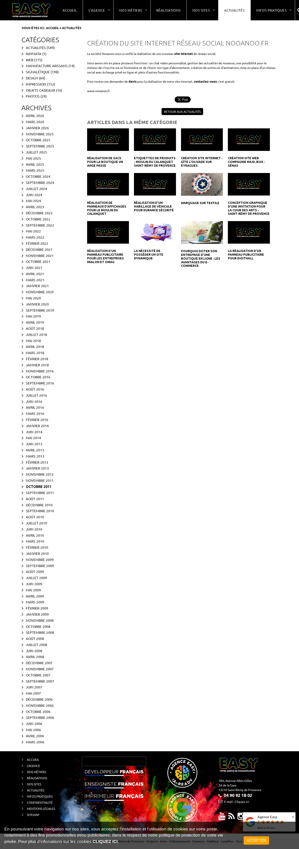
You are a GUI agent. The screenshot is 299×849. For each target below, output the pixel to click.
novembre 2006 (40, 705)
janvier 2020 (37, 304)
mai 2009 (33, 590)
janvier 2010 (37, 553)
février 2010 (37, 547)
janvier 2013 (37, 468)
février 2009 (37, 608)
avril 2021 (35, 273)
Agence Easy (267, 816)
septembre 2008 (40, 632)
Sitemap (33, 815)
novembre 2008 (40, 620)
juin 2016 (34, 401)
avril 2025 (35, 164)
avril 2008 (35, 656)
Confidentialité (40, 802)
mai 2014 (33, 437)
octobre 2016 (38, 377)
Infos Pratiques (40, 796)
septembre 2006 (40, 717)
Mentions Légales (41, 809)
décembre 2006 (39, 699)
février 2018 (37, 358)
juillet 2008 (36, 644)
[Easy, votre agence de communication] (231, 818)
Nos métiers (36, 772)
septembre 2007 (40, 681)
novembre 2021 (40, 255)
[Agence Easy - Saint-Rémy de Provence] (31, 10)
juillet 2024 (36, 188)
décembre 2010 (39, 505)
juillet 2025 (36, 152)
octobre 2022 (38, 219)
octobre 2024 (38, 176)
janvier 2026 (37, 128)
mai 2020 (33, 298)
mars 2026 (35, 121)
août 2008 (35, 638)
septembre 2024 (40, 182)
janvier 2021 (37, 285)
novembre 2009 (40, 559)
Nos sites (34, 784)
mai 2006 (33, 729)
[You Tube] (221, 818)
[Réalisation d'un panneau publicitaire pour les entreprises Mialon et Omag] (108, 232)
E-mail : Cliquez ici (236, 802)
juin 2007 (34, 687)
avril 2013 (35, 450)
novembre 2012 (40, 474)
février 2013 (37, 462)
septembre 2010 (40, 510)
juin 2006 (34, 723)
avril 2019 (35, 322)
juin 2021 (34, 267)
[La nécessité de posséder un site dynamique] (155, 232)
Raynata (33, 53)
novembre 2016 (40, 371)
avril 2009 (35, 596)
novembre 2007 (40, 669)
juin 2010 (34, 529)
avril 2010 (35, 535)
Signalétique (38, 72)
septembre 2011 (40, 492)
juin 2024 (34, 194)
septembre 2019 (40, 310)
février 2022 (37, 243)
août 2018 (35, 328)
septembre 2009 (40, 565)
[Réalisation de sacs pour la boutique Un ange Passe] (108, 139)
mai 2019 (33, 316)
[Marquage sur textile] (202, 184)
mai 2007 (33, 693)
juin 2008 (34, 650)
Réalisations (168, 10)
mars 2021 (35, 280)
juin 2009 (34, 584)
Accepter (256, 840)
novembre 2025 (40, 134)
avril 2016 (35, 407)
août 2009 (35, 571)
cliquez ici (105, 841)
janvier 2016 (37, 425)
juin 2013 (34, 444)
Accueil (70, 10)
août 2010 (35, 517)
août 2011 (35, 498)
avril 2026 (35, 115)
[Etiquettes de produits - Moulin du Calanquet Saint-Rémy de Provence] (155, 139)
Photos (33, 96)
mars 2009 (35, 602)
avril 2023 (35, 206)
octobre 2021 (38, 261)
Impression (36, 84)
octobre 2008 (38, 626)
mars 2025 (35, 170)
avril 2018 (35, 346)
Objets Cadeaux (40, 90)
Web (29, 60)
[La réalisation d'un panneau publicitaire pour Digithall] (249, 232)
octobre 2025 (38, 140)
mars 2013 (35, 456)
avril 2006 (35, 736)
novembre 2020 (40, 292)
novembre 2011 (40, 480)
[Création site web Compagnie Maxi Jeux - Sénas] (249, 139)
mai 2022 (33, 231)
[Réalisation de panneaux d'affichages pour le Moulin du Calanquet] (108, 184)
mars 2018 (35, 352)
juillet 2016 (36, 395)
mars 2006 (35, 742)
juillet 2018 (36, 334)
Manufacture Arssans (47, 65)
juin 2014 (34, 432)
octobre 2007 (38, 675)
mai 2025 (33, 158)
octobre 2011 (38, 487)
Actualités (234, 10)
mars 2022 (35, 237)
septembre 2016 (40, 383)
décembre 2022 (39, 213)
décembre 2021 (39, 249)
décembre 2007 (39, 662)
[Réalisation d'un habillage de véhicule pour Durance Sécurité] (155, 184)
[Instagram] (240, 818)
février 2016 (37, 419)
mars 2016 (35, 413)
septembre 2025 (40, 146)
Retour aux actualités (182, 112)
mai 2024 (33, 200)
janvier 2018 (37, 365)
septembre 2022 (40, 225)
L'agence (33, 766)
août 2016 (35, 389)
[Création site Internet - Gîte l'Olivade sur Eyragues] (202, 139)
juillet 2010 (36, 523)
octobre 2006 (38, 711)
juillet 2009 (36, 577)
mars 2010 (35, 541)
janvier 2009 (37, 614)
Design (32, 78)
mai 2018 (33, 340)
